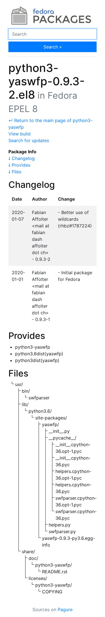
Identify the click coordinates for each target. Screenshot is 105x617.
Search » (52, 47)
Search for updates (28, 140)
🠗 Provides (19, 165)
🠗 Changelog (21, 158)
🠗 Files (14, 171)
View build (19, 134)
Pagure (65, 609)
